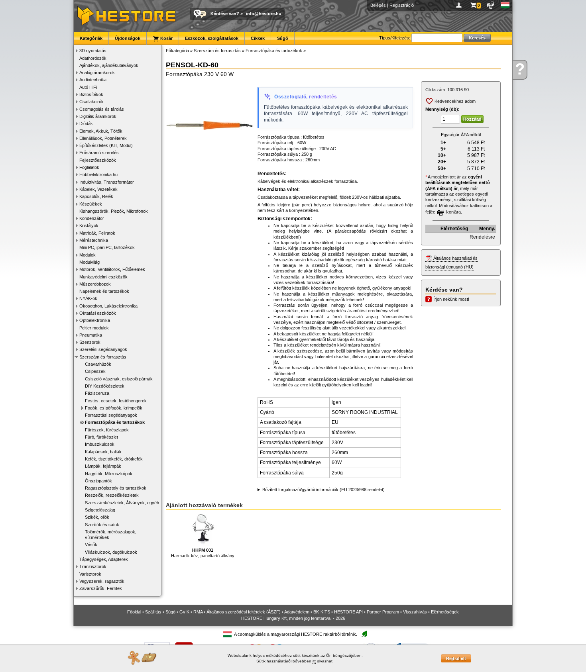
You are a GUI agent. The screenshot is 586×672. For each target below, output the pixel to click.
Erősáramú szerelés (99, 152)
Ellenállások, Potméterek (103, 138)
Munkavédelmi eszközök (103, 276)
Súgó (282, 38)
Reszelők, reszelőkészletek (112, 495)
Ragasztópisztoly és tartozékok (115, 488)
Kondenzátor (91, 218)
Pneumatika (90, 335)
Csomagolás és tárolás (101, 109)
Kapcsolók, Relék (96, 196)
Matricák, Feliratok (97, 233)
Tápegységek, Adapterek (103, 559)
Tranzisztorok (92, 566)
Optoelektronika (94, 320)
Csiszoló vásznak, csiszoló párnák (119, 378)
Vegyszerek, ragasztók (101, 581)
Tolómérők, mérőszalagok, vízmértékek (110, 534)
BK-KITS (321, 611)
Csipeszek (95, 371)
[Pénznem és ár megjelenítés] (491, 5)
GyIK (184, 611)
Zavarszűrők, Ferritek (100, 588)
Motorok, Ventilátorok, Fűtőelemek (112, 269)
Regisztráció (401, 5)
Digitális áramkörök (97, 116)
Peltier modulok (94, 327)
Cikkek (258, 38)
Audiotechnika (92, 79)
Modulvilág (89, 262)
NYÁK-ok (88, 298)
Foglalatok (89, 167)
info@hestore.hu (263, 13)
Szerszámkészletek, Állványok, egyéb (122, 502)
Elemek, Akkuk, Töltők (100, 131)
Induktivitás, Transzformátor (106, 182)
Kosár (166, 38)
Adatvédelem (296, 611)
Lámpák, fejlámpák (103, 466)
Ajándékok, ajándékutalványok (108, 65)
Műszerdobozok (95, 284)
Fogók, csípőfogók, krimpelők (113, 408)
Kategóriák (91, 38)
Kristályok (88, 225)
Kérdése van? (224, 13)
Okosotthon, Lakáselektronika (108, 306)
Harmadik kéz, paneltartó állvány (202, 553)
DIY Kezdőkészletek (104, 386)
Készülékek (90, 204)
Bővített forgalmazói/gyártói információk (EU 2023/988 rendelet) (323, 489)
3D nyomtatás (92, 50)
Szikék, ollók (97, 517)
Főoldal (134, 611)
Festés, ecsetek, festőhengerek (116, 400)
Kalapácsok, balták (103, 451)
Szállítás (153, 611)
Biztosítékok (91, 94)
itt (314, 661)
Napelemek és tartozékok (104, 291)
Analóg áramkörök (97, 72)
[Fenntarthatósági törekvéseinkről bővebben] (364, 634)
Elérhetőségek (445, 611)
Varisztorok (90, 574)
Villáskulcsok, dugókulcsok (111, 552)
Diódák (86, 123)
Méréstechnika (93, 240)
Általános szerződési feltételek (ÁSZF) (243, 611)
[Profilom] (460, 5)
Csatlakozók (91, 101)
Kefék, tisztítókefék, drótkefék (114, 458)
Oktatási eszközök (97, 313)
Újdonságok (127, 38)
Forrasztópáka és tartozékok (115, 422)
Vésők (91, 544)
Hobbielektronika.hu (98, 174)
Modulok (87, 255)
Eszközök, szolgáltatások (211, 38)
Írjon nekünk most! (451, 299)
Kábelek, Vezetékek (98, 189)
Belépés (378, 5)
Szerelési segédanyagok (103, 349)
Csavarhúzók (98, 364)
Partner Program (383, 611)
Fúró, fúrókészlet (101, 437)
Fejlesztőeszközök (97, 160)
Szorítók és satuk (102, 524)
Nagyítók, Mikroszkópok (108, 473)
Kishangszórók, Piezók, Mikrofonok (113, 211)
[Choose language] (505, 5)
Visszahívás (415, 611)
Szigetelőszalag (100, 509)
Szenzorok (89, 342)
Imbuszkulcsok (99, 444)
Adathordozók (92, 58)
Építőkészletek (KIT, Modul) (106, 145)
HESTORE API (348, 611)
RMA (198, 611)
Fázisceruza (97, 393)
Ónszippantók (98, 480)
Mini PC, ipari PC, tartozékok (107, 247)
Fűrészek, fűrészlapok (107, 429)
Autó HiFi (88, 87)
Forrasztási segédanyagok (111, 415)
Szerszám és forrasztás (102, 357)
